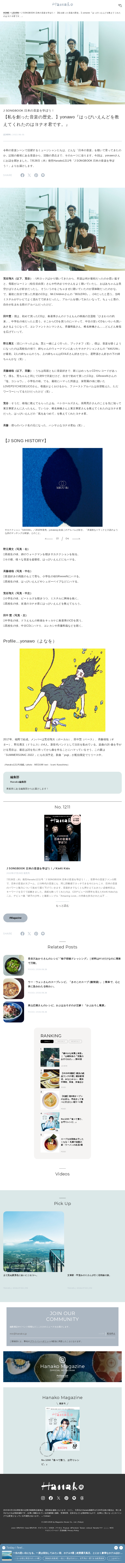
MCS (111, 1528)
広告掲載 (63, 1530)
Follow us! (62, 1375)
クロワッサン (43, 1528)
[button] (49, 538)
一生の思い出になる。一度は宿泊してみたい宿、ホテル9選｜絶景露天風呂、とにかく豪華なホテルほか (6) (66, 1553)
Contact (47, 1516)
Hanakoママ (98, 1528)
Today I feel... (15, 1547)
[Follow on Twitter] (58, 1498)
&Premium (74, 1528)
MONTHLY (75, 1041)
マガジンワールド (52, 1530)
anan (13, 1528)
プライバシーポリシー (40, 1341)
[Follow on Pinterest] (66, 1498)
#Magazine (15, 917)
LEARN (15, 13)
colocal (89, 1528)
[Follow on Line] (74, 1498)
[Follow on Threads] (82, 1498)
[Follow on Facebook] (51, 1498)
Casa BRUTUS (31, 1528)
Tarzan (82, 1528)
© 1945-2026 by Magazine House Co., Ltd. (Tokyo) (62, 1522)
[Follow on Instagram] (43, 1498)
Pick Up (62, 1203)
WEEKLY (61, 1041)
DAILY (47, 1041)
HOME (6, 13)
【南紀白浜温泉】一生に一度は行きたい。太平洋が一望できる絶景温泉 (51, 1558)
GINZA (51, 1528)
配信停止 (111, 1333)
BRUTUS (20, 1528)
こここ (106, 1528)
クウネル (58, 1528)
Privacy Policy (73, 1530)
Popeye (66, 1528)
